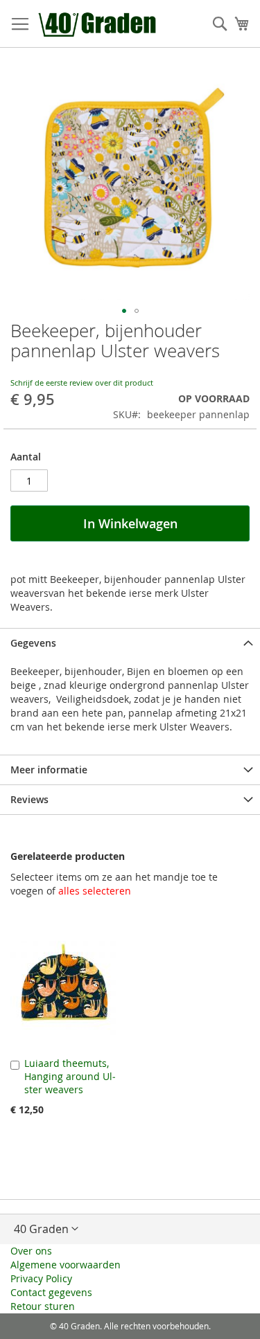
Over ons (31, 1250)
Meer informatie (48, 769)
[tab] (130, 643)
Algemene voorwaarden (65, 1264)
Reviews (29, 799)
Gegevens (33, 642)
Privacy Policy (41, 1278)
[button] (124, 310)
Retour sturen (42, 1306)
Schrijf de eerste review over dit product (81, 382)
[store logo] (98, 24)
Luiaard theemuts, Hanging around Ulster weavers (70, 1076)
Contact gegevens (51, 1292)
